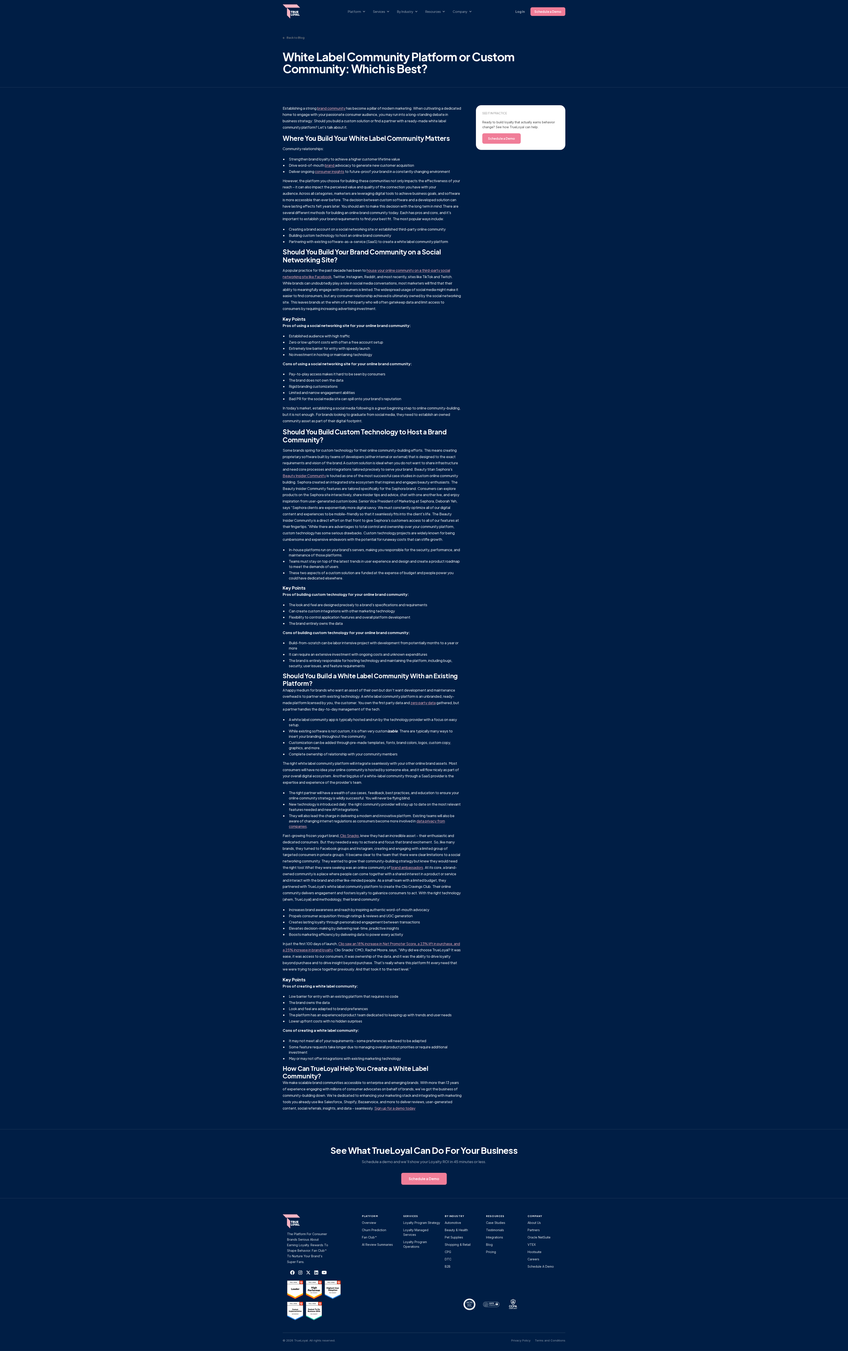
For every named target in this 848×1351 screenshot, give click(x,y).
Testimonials (495, 1230)
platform (370, 1216)
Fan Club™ (369, 1237)
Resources (495, 1216)
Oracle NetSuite (539, 1237)
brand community (331, 108)
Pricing (491, 1252)
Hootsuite (534, 1252)
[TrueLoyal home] (298, 1221)
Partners (534, 1230)
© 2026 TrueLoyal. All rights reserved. (309, 1340)
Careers (533, 1259)
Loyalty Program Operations (415, 1244)
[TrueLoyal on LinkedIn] (316, 1272)
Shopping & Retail (458, 1244)
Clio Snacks (349, 835)
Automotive (453, 1223)
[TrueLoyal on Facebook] (292, 1272)
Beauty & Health (456, 1230)
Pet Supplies (454, 1237)
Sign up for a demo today (394, 1108)
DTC (448, 1259)
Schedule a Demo (547, 11)
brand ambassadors (407, 867)
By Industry (454, 1216)
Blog (489, 1244)
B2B (447, 1266)
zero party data (423, 702)
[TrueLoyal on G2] (295, 1289)
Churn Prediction (374, 1230)
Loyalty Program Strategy (421, 1223)
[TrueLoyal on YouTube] (324, 1272)
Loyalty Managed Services (415, 1232)
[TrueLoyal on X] (308, 1272)
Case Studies (495, 1223)
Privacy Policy (520, 1340)
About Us (534, 1223)
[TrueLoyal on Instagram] (300, 1272)
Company (535, 1216)
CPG (448, 1252)
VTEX (532, 1244)
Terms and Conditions (550, 1340)
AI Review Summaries (377, 1244)
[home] (296, 11)
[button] (359, 11)
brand (330, 165)
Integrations (494, 1237)
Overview (369, 1223)
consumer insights (329, 171)
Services (410, 1216)
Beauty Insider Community (304, 475)
